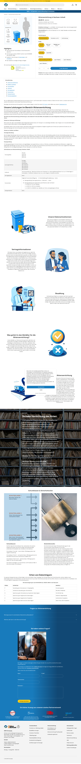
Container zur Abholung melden (36, 728)
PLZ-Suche (45, 104)
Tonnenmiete (10, 92)
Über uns (60, 8)
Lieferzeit (10, 88)
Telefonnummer (21, 679)
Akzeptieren (41, 387)
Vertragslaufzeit (11, 90)
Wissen (52, 8)
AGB (68, 740)
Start (5, 9)
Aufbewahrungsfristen (52, 734)
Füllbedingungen (33, 735)
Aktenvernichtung (12, 8)
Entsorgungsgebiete (12, 96)
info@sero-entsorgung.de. (33, 668)
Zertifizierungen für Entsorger (36, 742)
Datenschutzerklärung (72, 738)
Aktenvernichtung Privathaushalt (55, 732)
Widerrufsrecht (70, 742)
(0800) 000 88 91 (38, 666)
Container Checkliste (34, 733)
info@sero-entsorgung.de (13, 743)
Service (46, 8)
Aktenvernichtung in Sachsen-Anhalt (15, 14)
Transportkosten (11, 94)
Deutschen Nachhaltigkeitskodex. (22, 65)
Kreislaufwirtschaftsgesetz (35, 740)
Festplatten (9, 58)
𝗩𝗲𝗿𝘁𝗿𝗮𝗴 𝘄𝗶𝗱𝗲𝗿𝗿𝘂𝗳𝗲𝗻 (72, 745)
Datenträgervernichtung (36, 8)
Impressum (69, 735)
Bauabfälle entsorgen (34, 730)
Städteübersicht (63, 104)
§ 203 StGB (33, 468)
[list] (18, 30)
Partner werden (70, 733)
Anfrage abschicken (24, 701)
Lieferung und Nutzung (13, 82)
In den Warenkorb (64, 68)
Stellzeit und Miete (12, 84)
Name (19, 673)
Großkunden (69, 730)
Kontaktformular (10, 745)
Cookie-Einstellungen (71, 747)
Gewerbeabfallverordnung (35, 738)
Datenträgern (22, 57)
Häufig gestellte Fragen (72, 728)
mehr (41, 390)
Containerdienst (23, 8)
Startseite (5, 14)
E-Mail (43, 673)
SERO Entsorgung (10, 758)
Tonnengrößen (11, 86)
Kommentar (20, 685)
